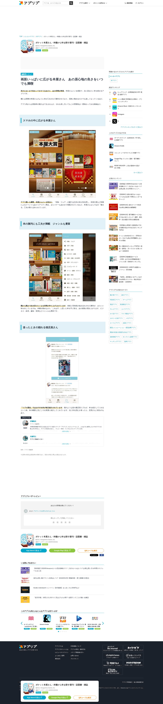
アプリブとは (59, 646)
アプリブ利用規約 (127, 682)
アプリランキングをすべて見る (131, 127)
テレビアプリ (114, 309)
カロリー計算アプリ (116, 318)
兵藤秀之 (33, 436)
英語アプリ (113, 304)
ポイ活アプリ (114, 313)
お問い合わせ (75, 655)
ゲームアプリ (127, 300)
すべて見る (137, 172)
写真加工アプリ (115, 300)
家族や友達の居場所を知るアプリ (121, 332)
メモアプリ (129, 318)
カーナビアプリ (115, 323)
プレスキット (75, 658)
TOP (20, 36)
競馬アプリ (128, 341)
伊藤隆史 (33, 421)
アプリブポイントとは (61, 649)
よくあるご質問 (59, 655)
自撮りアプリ (127, 323)
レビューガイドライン (61, 652)
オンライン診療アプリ (130, 337)
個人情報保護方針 (139, 682)
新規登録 (130, 3)
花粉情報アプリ (115, 337)
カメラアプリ (125, 309)
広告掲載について (76, 646)
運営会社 (57, 658)
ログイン (141, 3)
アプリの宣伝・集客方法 (78, 649)
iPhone (38, 50)
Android (45, 50)
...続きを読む (65, 431)
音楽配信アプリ (125, 304)
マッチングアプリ (115, 341)
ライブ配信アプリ (127, 313)
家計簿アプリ (114, 295)
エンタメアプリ (29, 36)
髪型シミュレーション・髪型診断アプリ (123, 327)
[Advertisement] (62, 475)
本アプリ (39, 36)
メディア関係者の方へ (77, 652)
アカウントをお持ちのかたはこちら (44, 511)
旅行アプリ (125, 295)
